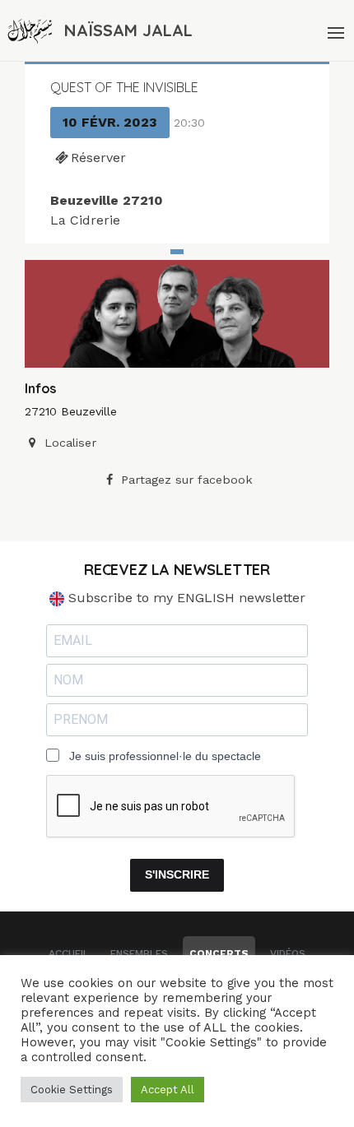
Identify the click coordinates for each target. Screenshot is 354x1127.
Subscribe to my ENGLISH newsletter (184, 597)
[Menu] (334, 30)
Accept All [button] (167, 1089)
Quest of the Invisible (124, 87)
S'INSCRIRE (177, 874)
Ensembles (139, 953)
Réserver (98, 157)
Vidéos (287, 953)
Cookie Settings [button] (71, 1089)
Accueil (69, 953)
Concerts (219, 953)
